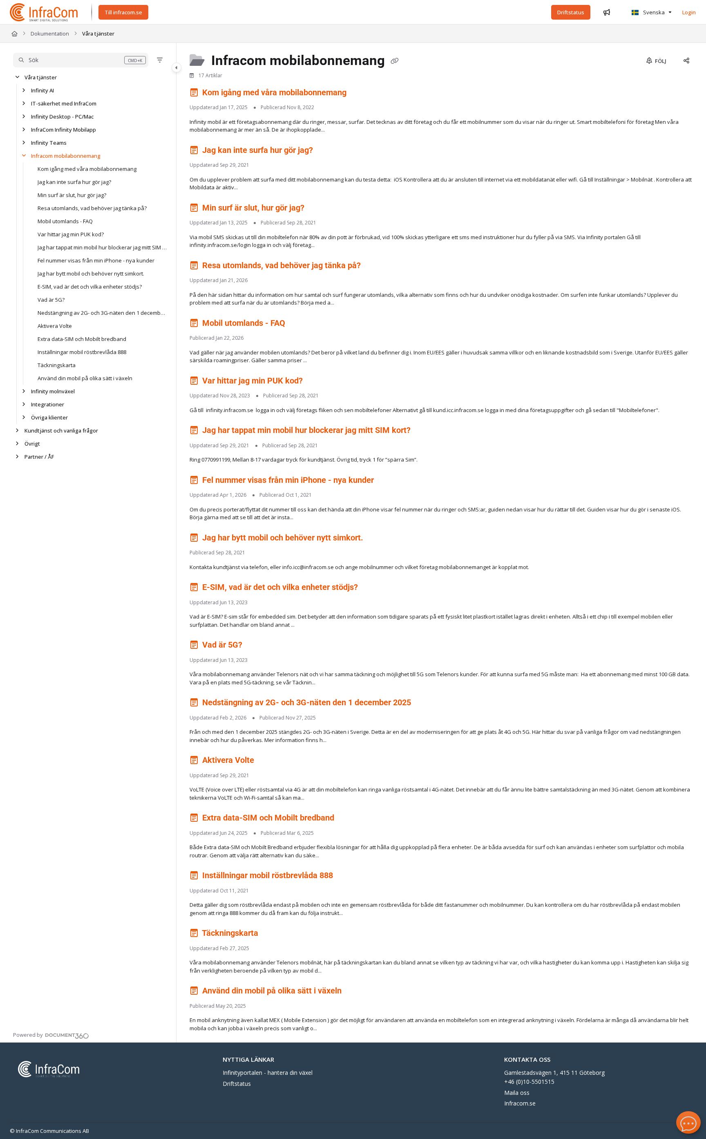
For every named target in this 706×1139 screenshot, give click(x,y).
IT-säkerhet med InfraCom (63, 103)
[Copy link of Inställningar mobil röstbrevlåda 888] (348, 876)
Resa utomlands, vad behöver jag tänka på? (92, 208)
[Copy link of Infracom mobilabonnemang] (394, 61)
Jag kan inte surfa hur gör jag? (74, 182)
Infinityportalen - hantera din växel (268, 1072)
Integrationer (47, 404)
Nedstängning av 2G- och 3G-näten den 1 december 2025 (103, 312)
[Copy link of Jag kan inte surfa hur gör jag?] (328, 151)
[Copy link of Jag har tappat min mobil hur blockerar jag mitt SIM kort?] (425, 431)
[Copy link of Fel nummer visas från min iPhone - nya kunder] (388, 481)
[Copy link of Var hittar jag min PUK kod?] (317, 381)
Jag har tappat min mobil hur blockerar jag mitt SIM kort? (103, 247)
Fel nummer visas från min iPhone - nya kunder (96, 260)
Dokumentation (50, 33)
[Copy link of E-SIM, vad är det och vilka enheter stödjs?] (373, 588)
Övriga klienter (49, 417)
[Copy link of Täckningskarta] (273, 934)
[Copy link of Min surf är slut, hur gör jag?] (319, 208)
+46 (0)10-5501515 (529, 1081)
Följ (660, 61)
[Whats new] (606, 12)
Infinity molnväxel (53, 391)
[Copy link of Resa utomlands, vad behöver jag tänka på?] (375, 266)
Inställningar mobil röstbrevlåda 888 (82, 352)
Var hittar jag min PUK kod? (71, 234)
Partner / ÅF (39, 456)
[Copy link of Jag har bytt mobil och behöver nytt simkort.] (378, 538)
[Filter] (160, 60)
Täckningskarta (57, 365)
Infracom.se (520, 1103)
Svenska (653, 12)
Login (689, 12)
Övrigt (32, 443)
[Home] (44, 12)
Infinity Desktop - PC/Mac (62, 116)
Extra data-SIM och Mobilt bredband (82, 339)
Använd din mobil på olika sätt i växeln (85, 378)
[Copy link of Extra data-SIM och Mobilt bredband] (349, 819)
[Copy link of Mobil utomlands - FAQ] (300, 324)
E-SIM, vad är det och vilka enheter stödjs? (90, 286)
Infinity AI (42, 90)
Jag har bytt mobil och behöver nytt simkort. (91, 273)
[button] (80, 60)
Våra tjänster (98, 33)
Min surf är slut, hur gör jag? (72, 195)
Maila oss (517, 1092)
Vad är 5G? (51, 299)
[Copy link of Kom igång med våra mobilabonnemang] (361, 93)
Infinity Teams (49, 142)
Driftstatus (237, 1083)
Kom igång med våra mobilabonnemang (87, 169)
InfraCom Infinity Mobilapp (63, 129)
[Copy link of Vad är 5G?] (257, 646)
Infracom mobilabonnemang (66, 155)
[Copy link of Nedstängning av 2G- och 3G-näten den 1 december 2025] (426, 704)
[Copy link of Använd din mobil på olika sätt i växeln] (356, 992)
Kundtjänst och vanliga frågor (61, 430)
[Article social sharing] (686, 60)
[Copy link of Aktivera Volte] (269, 761)
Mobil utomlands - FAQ (65, 221)
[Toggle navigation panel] (176, 67)
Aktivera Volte (55, 326)
